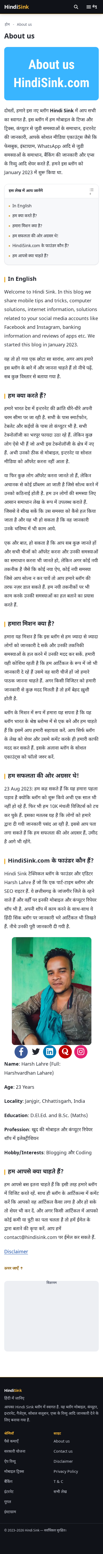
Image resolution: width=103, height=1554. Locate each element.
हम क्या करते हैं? (24, 216)
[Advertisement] (51, 1318)
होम (7, 25)
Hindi (16, 6)
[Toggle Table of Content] (91, 191)
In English (22, 206)
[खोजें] (76, 7)
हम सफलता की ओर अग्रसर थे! (35, 236)
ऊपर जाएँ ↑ (13, 1268)
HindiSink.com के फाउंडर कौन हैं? (40, 246)
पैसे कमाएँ (11, 1441)
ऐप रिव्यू (10, 1461)
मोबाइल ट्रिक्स (14, 1471)
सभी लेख (60, 1492)
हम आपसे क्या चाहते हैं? (30, 256)
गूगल (7, 1502)
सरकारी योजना (14, 1451)
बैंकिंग (8, 1481)
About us (62, 1441)
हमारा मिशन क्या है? (27, 226)
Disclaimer (16, 1252)
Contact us (63, 1451)
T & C (58, 1481)
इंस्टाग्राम (10, 1512)
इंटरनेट (8, 1492)
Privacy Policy (66, 1471)
